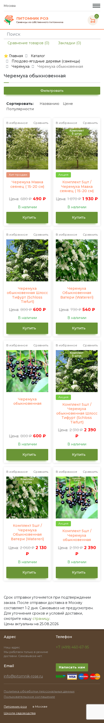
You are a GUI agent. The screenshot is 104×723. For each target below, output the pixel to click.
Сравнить (40, 123)
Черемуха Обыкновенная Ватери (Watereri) (76, 293)
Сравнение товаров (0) (28, 43)
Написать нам (72, 667)
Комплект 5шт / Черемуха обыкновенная (76, 535)
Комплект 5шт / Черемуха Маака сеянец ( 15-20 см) (77, 186)
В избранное (17, 123)
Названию (49, 103)
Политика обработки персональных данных (39, 691)
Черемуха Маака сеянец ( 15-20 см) (27, 184)
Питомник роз (15, 706)
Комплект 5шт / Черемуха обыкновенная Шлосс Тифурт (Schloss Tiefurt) (76, 413)
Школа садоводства (20, 713)
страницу (41, 618)
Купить (28, 217)
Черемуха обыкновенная (27, 401)
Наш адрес (12, 647)
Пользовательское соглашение (29, 696)
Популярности (20, 109)
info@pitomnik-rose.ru (23, 676)
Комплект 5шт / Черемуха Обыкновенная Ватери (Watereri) (27, 532)
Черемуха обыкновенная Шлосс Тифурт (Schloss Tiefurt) (27, 295)
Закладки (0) (69, 43)
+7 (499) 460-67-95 (72, 647)
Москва (10, 6)
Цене (68, 103)
